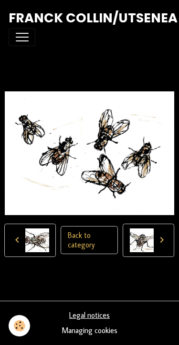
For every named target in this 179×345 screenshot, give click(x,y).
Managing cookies (89, 330)
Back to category (81, 239)
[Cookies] (19, 325)
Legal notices (89, 315)
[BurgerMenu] (22, 37)
